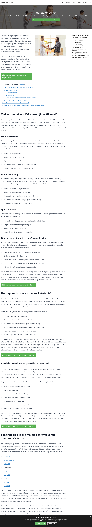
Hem (61, 2)
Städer (67, 2)
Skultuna (7, 464)
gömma (22, 84)
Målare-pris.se (7, 2)
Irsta (5, 471)
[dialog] (46, 521)
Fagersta (7, 486)
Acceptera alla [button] (41, 523)
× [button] (90, 516)
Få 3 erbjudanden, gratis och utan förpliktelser (46, 20)
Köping (6, 482)
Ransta (6, 478)
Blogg (85, 2)
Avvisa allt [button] (52, 523)
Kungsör (7, 475)
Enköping (7, 456)
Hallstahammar (9, 460)
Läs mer (61, 520)
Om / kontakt (76, 2)
